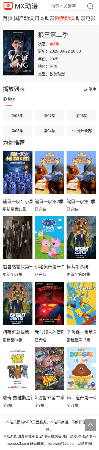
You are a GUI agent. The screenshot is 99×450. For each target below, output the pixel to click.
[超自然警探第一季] (17, 238)
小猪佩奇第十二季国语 (49, 266)
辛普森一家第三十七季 (81, 332)
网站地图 (85, 443)
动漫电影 (85, 18)
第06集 (82, 115)
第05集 (17, 131)
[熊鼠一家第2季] (49, 172)
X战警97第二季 (49, 398)
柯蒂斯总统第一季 (17, 332)
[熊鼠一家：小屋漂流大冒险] (17, 172)
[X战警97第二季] (49, 369)
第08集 (17, 115)
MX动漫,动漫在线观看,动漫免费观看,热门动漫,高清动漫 (48, 436)
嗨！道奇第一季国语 (81, 398)
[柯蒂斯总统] (81, 238)
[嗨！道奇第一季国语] (81, 369)
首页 (8, 18)
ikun (11, 99)
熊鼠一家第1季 (81, 201)
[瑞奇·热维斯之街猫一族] (17, 369)
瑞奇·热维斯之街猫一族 (17, 398)
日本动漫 (44, 18)
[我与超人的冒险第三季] (49, 303)
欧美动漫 (65, 18)
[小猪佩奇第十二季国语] (49, 238)
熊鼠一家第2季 (49, 201)
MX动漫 (26, 6)
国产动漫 (24, 18)
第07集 (49, 115)
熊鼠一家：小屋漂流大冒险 (17, 201)
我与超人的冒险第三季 (49, 332)
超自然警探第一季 (17, 266)
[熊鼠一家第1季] (81, 172)
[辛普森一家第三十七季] (81, 303)
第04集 (49, 131)
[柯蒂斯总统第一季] (17, 303)
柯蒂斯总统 (78, 266)
